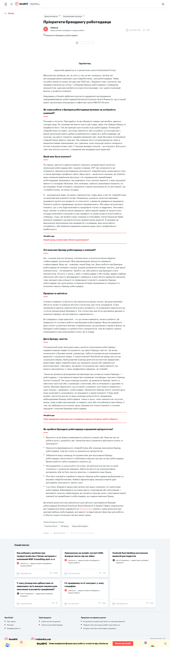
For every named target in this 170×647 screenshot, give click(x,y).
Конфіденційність (13, 628)
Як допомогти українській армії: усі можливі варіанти (104, 621)
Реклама (10, 624)
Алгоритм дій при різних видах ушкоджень (99, 628)
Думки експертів (59, 533)
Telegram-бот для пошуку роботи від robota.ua (101, 624)
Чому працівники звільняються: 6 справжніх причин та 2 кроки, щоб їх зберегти (80, 419)
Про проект (11, 621)
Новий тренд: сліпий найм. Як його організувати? (66, 240)
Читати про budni (123, 643)
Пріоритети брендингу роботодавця (82, 533)
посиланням (85, 508)
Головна (46, 533)
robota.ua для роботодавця (51, 624)
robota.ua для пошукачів (50, 621)
